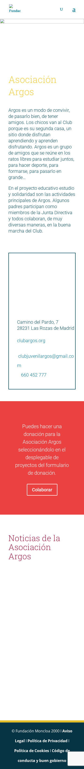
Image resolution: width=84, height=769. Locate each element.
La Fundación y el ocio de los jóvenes (39, 598)
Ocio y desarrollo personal (33, 640)
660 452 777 (33, 375)
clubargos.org (31, 340)
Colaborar (42, 490)
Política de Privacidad (47, 740)
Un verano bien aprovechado (31, 681)
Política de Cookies (31, 750)
